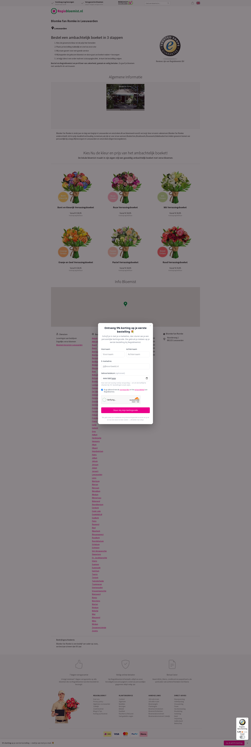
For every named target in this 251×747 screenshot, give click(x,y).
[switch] (242, 737)
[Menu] (246, 719)
